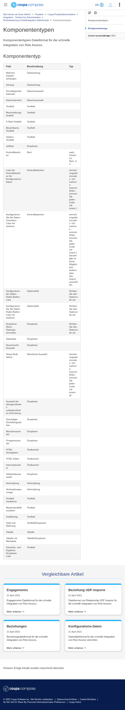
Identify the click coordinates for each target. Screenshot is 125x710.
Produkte (39, 14)
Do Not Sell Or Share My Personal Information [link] (25, 702)
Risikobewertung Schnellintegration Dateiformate (26, 20)
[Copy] (89, 12)
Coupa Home (75, 702)
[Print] (95, 12)
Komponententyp (97, 28)
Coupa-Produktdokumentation (61, 14)
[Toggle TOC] (5, 5)
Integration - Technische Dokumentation (22, 17)
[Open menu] (119, 5)
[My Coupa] (110, 5)
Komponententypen (98, 20)
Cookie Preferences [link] (56, 702)
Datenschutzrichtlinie (67, 699)
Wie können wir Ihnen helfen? (17, 14)
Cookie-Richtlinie (88, 699)
